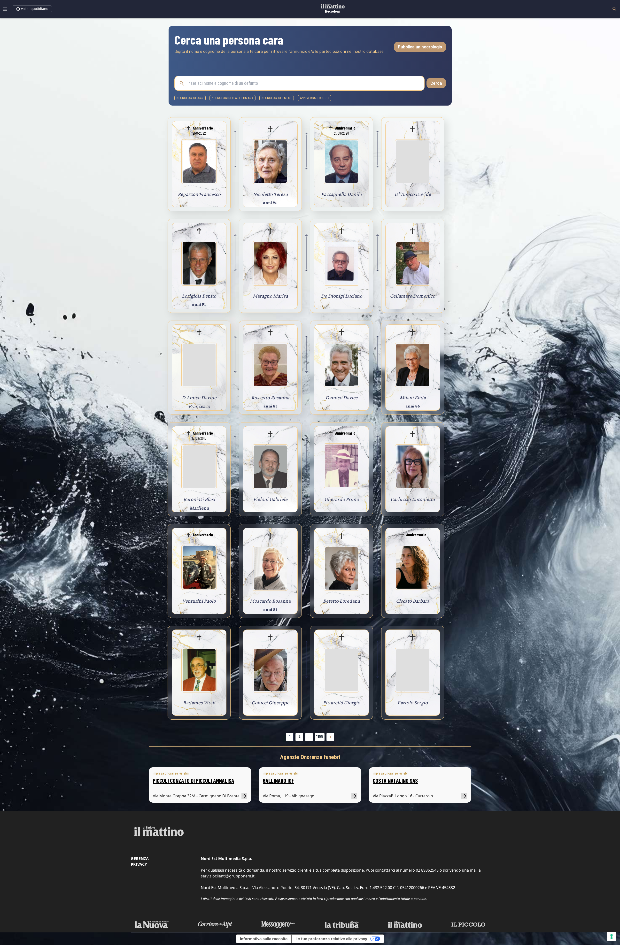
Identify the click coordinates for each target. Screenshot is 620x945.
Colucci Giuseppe (270, 702)
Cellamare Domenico (412, 296)
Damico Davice (342, 397)
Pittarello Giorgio (341, 702)
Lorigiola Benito (199, 296)
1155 (319, 736)
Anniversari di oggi (314, 98)
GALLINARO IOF (278, 780)
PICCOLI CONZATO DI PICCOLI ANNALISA (193, 780)
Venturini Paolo (199, 601)
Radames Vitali (199, 702)
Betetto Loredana (341, 601)
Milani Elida (413, 397)
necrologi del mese (277, 98)
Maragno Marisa (270, 296)
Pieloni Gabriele (270, 499)
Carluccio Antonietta (412, 499)
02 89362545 (427, 870)
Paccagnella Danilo (341, 194)
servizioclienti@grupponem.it (228, 876)
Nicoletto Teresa (270, 194)
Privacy (139, 864)
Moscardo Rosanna (270, 601)
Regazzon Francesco (199, 194)
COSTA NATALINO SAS (395, 780)
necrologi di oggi (190, 98)
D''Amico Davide (413, 194)
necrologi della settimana (232, 98)
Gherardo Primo (341, 499)
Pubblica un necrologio (420, 46)
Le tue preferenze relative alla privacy (331, 938)
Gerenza (140, 858)
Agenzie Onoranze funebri (310, 757)
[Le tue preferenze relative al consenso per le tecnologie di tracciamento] (611, 936)
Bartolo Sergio (412, 702)
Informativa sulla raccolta (263, 938)
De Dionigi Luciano (341, 296)
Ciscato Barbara (412, 601)
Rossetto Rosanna (270, 397)
